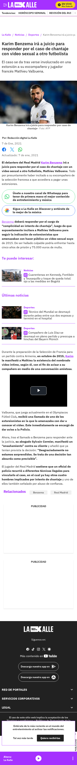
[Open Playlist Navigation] (72, 758)
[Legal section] (71, 707)
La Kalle (6, 34)
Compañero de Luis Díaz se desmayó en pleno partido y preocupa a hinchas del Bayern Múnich (49, 336)
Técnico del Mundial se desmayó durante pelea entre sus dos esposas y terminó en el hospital (49, 315)
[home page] (38, 629)
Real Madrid (61, 492)
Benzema (8, 221)
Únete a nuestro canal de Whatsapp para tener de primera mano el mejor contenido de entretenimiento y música (41, 196)
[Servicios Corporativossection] (71, 698)
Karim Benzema (51, 162)
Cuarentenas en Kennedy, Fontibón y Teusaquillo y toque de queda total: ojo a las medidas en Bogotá (49, 278)
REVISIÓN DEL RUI (60, 12)
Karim (69, 356)
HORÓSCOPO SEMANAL (32, 12)
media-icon (38, 758)
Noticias (19, 34)
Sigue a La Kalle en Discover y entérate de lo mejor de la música (41, 210)
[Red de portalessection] (71, 689)
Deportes (33, 34)
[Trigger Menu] (5, 5)
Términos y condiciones (20, 720)
